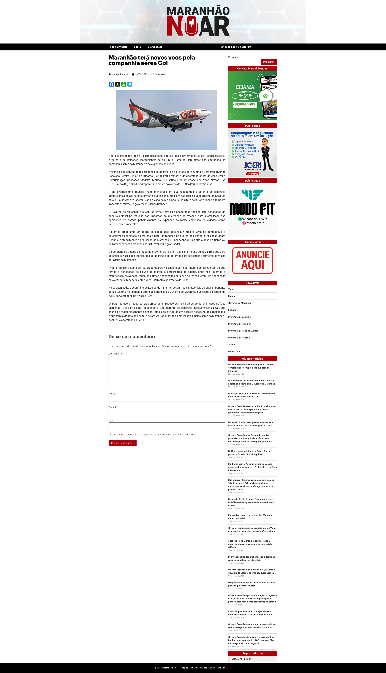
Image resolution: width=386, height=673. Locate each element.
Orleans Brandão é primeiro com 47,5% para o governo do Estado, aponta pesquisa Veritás (251, 571)
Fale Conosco (155, 46)
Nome (113, 393)
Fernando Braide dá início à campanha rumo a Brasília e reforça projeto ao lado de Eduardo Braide (251, 502)
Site (111, 421)
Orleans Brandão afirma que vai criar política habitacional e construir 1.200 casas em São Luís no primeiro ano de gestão (251, 640)
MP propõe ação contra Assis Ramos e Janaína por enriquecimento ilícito (252, 584)
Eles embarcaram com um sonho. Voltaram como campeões (250, 517)
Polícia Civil (234, 351)
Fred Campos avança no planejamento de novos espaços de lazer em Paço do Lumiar (250, 613)
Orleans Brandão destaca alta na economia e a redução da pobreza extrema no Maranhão (251, 626)
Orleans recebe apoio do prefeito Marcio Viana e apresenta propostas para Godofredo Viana (252, 529)
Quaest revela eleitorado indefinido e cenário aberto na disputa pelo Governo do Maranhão (251, 382)
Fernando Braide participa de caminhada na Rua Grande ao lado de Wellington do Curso (250, 424)
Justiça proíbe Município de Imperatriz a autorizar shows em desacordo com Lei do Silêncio (250, 543)
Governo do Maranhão (240, 303)
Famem (232, 310)
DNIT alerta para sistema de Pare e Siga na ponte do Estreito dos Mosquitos (249, 453)
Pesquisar (233, 57)
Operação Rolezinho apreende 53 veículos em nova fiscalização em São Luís (251, 395)
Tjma (230, 289)
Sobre (137, 46)
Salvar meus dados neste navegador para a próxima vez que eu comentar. (153, 434)
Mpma (231, 296)
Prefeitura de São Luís (239, 317)
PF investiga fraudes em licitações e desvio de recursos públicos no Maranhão (251, 558)
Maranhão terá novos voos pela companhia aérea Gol (152, 60)
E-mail (113, 407)
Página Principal (119, 46)
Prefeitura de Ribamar (239, 323)
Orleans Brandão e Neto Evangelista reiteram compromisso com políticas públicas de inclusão (251, 367)
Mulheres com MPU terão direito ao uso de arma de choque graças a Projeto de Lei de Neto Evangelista (252, 467)
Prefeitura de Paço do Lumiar (243, 330)
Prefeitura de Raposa (239, 337)
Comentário (116, 353)
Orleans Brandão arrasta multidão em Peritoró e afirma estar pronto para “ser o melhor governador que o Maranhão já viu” (252, 409)
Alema (231, 344)
